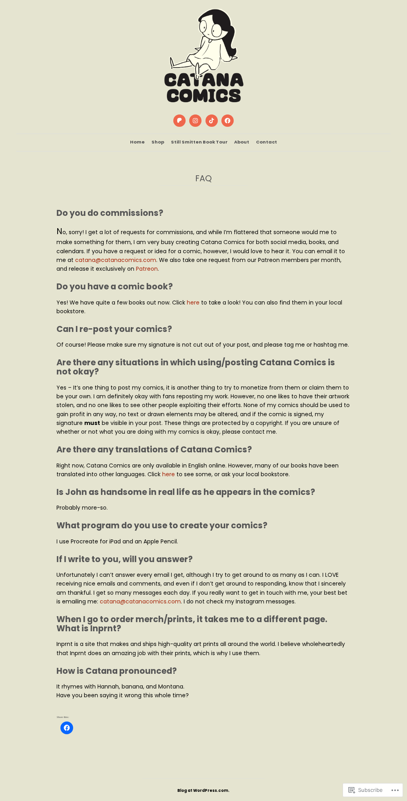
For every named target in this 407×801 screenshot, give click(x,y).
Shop (157, 142)
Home (137, 142)
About (241, 142)
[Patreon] (179, 121)
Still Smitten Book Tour (199, 142)
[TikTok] (211, 121)
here (193, 302)
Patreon (147, 269)
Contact (266, 142)
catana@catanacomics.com (115, 260)
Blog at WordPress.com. (203, 790)
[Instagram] (195, 121)
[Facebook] (227, 121)
